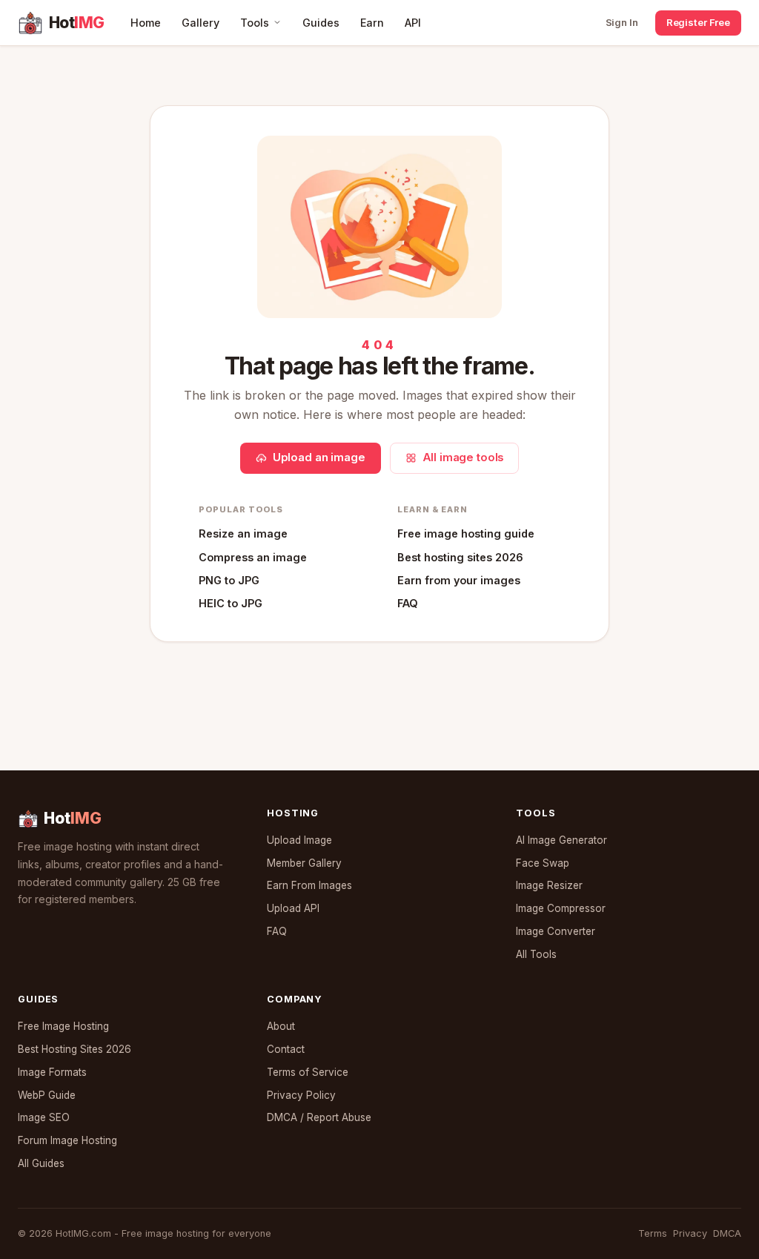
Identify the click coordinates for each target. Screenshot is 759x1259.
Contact (286, 1049)
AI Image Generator (561, 840)
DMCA (727, 1233)
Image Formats (52, 1072)
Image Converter (555, 931)
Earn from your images (458, 580)
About (281, 1026)
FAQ (407, 603)
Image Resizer (549, 885)
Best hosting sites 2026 (460, 557)
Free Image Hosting (63, 1026)
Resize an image (243, 533)
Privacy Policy (301, 1095)
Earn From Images (309, 885)
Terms (652, 1233)
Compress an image (253, 557)
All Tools (536, 954)
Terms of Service (307, 1072)
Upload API (293, 908)
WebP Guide (47, 1095)
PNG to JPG (229, 580)
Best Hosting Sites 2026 (74, 1049)
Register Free (698, 22)
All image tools (463, 457)
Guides (320, 22)
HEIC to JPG (230, 603)
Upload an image (319, 457)
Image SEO (44, 1117)
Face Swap (542, 863)
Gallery (200, 22)
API (413, 22)
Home (145, 22)
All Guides (41, 1163)
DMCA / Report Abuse (319, 1117)
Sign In (622, 22)
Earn (372, 22)
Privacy (690, 1233)
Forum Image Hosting (67, 1140)
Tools (254, 22)
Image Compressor (561, 908)
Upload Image (299, 840)
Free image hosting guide (465, 533)
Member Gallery (304, 863)
